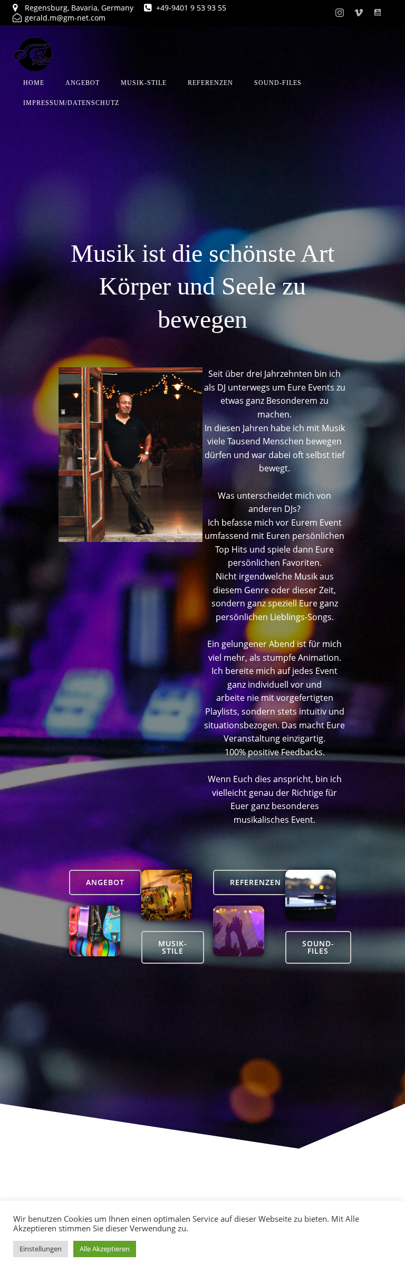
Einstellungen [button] (41, 1248)
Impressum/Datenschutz (71, 103)
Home (33, 83)
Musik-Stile (144, 83)
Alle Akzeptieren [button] (105, 1248)
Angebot (82, 83)
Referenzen (210, 83)
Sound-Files (278, 83)
